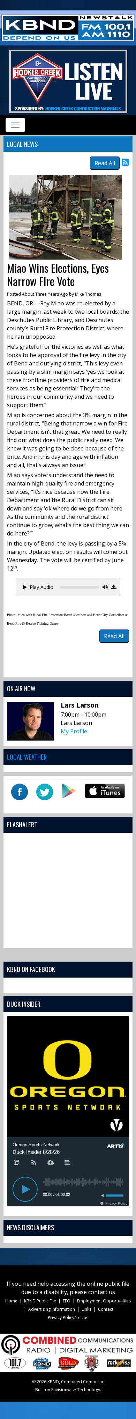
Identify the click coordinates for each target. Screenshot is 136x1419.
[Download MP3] (113, 587)
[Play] (25, 1189)
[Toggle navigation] (15, 125)
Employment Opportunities (104, 1301)
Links (86, 1309)
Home (11, 1301)
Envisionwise (63, 1390)
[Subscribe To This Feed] (125, 162)
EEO (66, 1301)
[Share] (17, 1163)
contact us (101, 1292)
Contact (105, 1309)
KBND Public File (40, 1301)
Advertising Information (51, 1309)
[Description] (68, 1163)
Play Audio (41, 587)
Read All (105, 163)
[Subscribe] (34, 1163)
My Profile (74, 731)
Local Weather (27, 756)
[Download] (50, 1163)
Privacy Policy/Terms (68, 1317)
